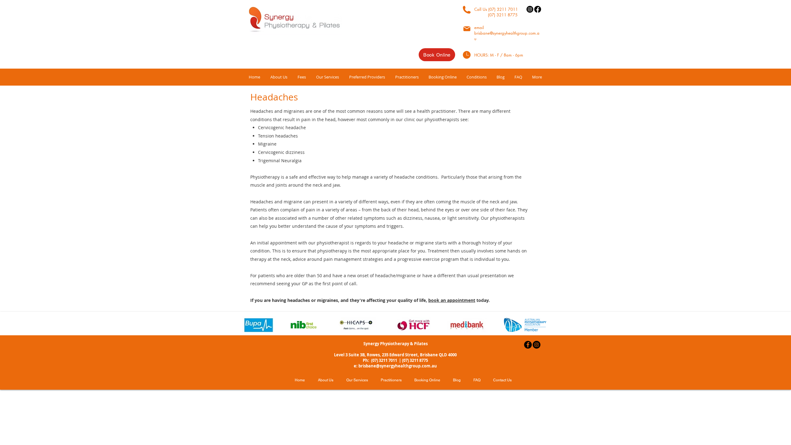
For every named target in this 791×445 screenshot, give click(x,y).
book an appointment (451, 300)
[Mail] (467, 29)
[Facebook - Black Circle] (528, 345)
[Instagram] (530, 9)
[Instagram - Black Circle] (536, 345)
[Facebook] (537, 9)
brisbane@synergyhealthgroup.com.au (397, 366)
